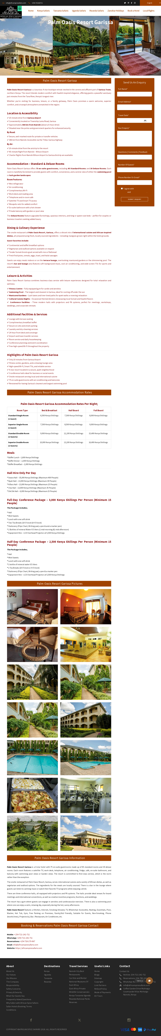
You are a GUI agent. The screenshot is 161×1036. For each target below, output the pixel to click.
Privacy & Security (14, 992)
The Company (12, 981)
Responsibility (12, 985)
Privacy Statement (139, 192)
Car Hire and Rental (78, 978)
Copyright (98, 981)
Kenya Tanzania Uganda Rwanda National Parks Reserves (80, 999)
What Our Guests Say (15, 996)
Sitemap (98, 978)
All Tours (98, 996)
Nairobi (37, 124)
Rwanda (47, 981)
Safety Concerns (13, 989)
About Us (10, 971)
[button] (149, 980)
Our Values (11, 974)
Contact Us (124, 971)
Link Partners (100, 985)
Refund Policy (100, 989)
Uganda (47, 974)
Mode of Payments (102, 992)
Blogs (97, 974)
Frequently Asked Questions (18, 999)
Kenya (47, 971)
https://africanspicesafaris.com (28, 948)
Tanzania (48, 978)
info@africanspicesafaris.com (25, 944)
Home (97, 971)
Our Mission (11, 978)
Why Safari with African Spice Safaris (22, 1003)
